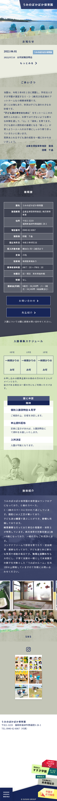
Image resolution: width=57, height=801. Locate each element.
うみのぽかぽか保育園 (38, 4)
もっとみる (27, 63)
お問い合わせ (27, 300)
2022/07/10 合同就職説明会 (18, 57)
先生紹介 (27, 312)
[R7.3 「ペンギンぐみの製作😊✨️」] (35, 663)
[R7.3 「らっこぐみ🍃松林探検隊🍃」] (35, 677)
